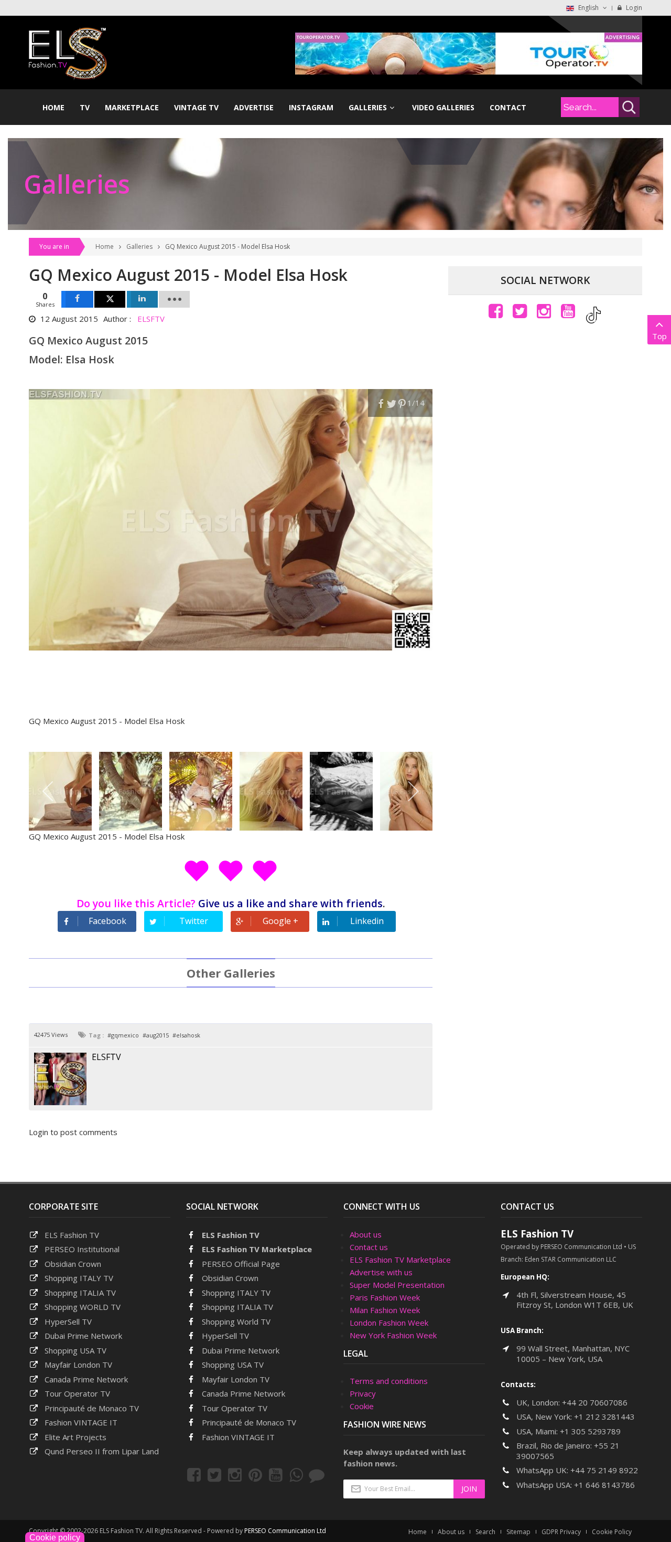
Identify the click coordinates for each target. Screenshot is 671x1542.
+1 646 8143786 (604, 1485)
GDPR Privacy (561, 1532)
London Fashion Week (389, 1322)
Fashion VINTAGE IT (81, 1422)
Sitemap (518, 1532)
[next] (413, 791)
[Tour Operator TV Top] (468, 52)
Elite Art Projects (75, 1437)
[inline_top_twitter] (109, 299)
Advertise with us (381, 1272)
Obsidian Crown (73, 1263)
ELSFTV (151, 318)
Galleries (139, 246)
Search (485, 1532)
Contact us (369, 1247)
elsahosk (188, 1035)
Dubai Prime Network (83, 1335)
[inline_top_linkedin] (142, 299)
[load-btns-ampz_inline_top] (174, 299)
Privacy (363, 1393)
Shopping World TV (236, 1321)
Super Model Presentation (397, 1284)
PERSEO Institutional (82, 1249)
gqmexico (125, 1035)
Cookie (362, 1406)
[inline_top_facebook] (77, 299)
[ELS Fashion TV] (68, 52)
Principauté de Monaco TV (92, 1408)
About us (366, 1234)
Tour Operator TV (77, 1393)
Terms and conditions (389, 1381)
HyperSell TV (68, 1321)
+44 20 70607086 (594, 1402)
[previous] (48, 791)
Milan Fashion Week (385, 1310)
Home (104, 246)
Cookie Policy (612, 1532)
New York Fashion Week (393, 1335)
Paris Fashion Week (385, 1297)
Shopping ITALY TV (79, 1278)
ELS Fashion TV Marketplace (257, 1249)
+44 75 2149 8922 (604, 1470)
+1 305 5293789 (590, 1431)
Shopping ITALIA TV (237, 1307)
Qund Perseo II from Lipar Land (102, 1451)
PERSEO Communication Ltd (285, 1530)
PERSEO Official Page (241, 1263)
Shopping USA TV (75, 1350)
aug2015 (157, 1035)
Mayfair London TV (78, 1364)
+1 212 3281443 (604, 1416)
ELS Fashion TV (72, 1235)
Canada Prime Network (86, 1379)
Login (633, 7)
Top (659, 336)
